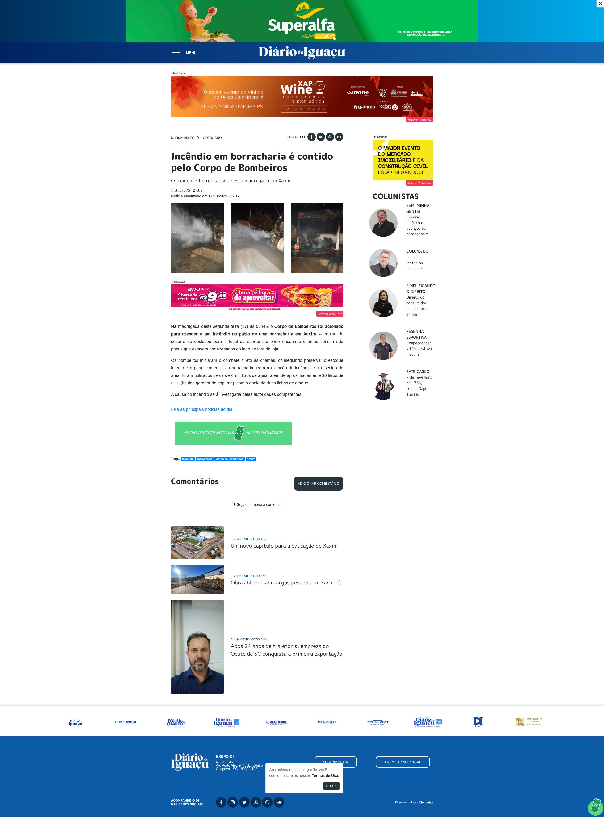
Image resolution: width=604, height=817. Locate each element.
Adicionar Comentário (318, 483)
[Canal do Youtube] (256, 802)
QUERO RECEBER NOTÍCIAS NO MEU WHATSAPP (233, 432)
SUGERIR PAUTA (335, 762)
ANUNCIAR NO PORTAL (403, 762)
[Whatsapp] (330, 137)
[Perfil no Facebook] (221, 802)
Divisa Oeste (182, 137)
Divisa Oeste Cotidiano (249, 539)
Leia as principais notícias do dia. (203, 409)
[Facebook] (311, 137)
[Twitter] (321, 137)
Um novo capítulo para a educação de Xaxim (284, 545)
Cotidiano (212, 137)
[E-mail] (339, 137)
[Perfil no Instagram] (232, 802)
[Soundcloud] (279, 802)
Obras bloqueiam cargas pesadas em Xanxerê (285, 582)
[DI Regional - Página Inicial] (75, 722)
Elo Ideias (426, 802)
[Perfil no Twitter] (244, 802)
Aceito (331, 786)
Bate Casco (418, 371)
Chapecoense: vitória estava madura (419, 348)
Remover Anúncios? (419, 119)
